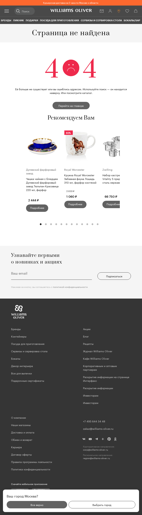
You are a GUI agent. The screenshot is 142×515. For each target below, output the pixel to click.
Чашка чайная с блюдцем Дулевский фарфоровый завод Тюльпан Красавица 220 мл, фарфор (42, 184)
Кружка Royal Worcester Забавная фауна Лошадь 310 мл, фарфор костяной (80, 178)
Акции (86, 329)
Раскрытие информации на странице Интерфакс (106, 379)
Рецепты (88, 344)
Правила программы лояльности (31, 462)
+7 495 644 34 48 (94, 421)
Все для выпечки (21, 373)
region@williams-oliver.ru (96, 458)
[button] (41, 224)
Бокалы (15, 358)
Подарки (32, 20)
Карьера (16, 447)
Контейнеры (18, 336)
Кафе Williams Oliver (96, 358)
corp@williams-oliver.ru (95, 449)
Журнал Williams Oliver (97, 351)
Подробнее (37, 208)
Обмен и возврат (21, 440)
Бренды (6, 20)
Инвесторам (91, 395)
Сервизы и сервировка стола (101, 20)
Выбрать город (101, 505)
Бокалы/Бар (132, 20)
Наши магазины (21, 425)
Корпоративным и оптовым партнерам (100, 367)
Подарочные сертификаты (27, 380)
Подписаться (114, 276)
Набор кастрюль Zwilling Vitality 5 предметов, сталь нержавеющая (118, 178)
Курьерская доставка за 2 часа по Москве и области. (71, 2)
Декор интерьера (22, 366)
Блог (86, 336)
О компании (18, 417)
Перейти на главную (71, 106)
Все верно (37, 505)
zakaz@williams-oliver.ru (98, 428)
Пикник (18, 20)
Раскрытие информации (98, 388)
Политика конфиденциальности (30, 469)
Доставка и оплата (22, 432)
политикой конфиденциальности (70, 286)
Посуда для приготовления (59, 20)
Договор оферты (21, 454)
